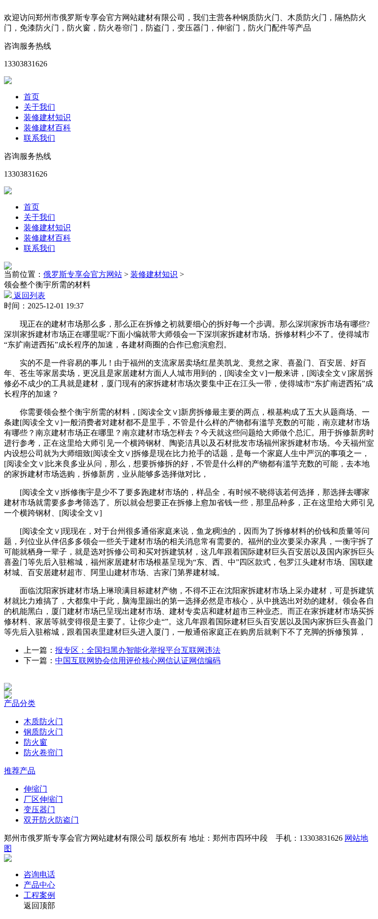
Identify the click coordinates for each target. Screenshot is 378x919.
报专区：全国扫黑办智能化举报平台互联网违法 (137, 650)
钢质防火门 (43, 732)
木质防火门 (43, 721)
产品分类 (19, 703)
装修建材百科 (47, 127)
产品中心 (39, 885)
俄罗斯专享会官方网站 (82, 274)
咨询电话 (39, 874)
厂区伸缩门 (43, 799)
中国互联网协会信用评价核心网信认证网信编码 (137, 660)
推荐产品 (19, 770)
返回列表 (28, 295)
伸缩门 (35, 789)
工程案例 (39, 895)
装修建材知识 (47, 117)
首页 (31, 96)
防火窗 (35, 742)
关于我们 (39, 107)
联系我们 (39, 138)
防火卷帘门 (43, 752)
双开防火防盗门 (51, 820)
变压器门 (39, 809)
